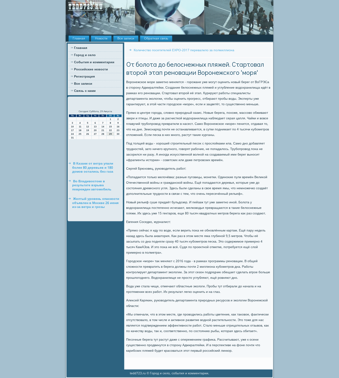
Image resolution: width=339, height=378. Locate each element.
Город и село (85, 55)
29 (110, 134)
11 (80, 126)
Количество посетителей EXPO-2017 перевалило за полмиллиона (184, 50)
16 (118, 126)
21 (102, 130)
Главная (79, 38)
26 (87, 134)
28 (102, 134)
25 (80, 134)
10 (72, 126)
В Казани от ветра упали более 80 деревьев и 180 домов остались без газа (92, 167)
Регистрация (84, 76)
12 (87, 126)
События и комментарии (94, 62)
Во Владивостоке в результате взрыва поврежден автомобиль (91, 185)
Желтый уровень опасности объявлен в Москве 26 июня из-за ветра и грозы (95, 203)
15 (110, 126)
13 (95, 126)
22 (110, 130)
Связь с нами (85, 91)
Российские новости (91, 69)
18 (80, 130)
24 (72, 134)
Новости (101, 38)
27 (95, 134)
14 (102, 126)
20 (95, 130)
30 (118, 134)
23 (118, 130)
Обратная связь (156, 38)
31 (72, 137)
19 (87, 130)
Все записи (125, 38)
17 (72, 130)
